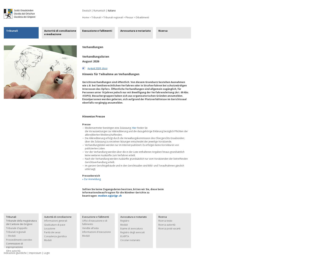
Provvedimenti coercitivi (19, 239)
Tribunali (12, 30)
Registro (124, 220)
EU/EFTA (124, 236)
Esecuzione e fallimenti (97, 30)
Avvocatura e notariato (135, 30)
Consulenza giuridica (55, 236)
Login (47, 253)
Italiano (112, 10)
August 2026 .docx (97, 68)
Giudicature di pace (54, 224)
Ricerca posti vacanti (169, 228)
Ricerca (163, 30)
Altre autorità (13, 250)
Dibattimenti (142, 17)
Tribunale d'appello (16, 228)
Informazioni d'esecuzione (96, 232)
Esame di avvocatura (131, 228)
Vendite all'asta (90, 228)
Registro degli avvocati (132, 232)
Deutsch (86, 10)
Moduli (48, 240)
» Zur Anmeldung (91, 179)
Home (85, 17)
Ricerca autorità (166, 224)
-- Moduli (11, 235)
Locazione (49, 228)
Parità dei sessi (52, 232)
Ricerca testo (165, 220)
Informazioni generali (55, 220)
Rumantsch (99, 10)
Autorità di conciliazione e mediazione (60, 32)
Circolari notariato (130, 240)
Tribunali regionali (113, 17)
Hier (134, 127)
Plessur (129, 17)
